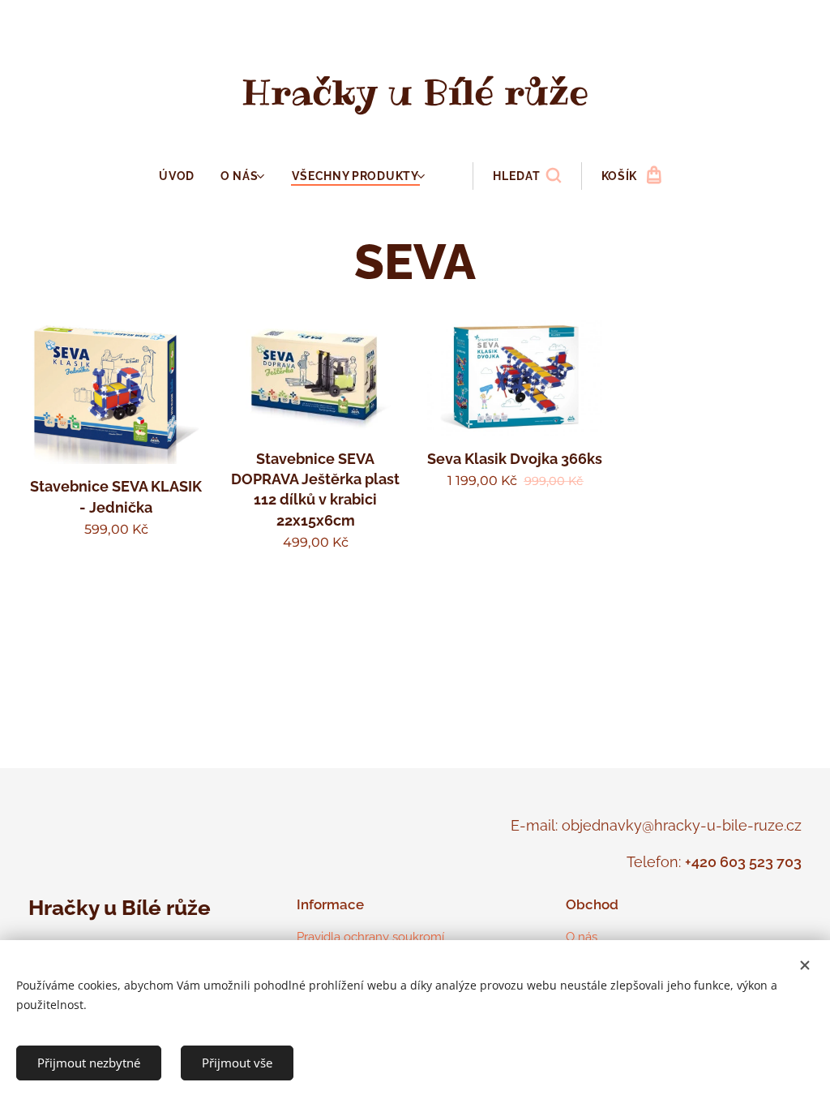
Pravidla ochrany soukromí (370, 937)
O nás (581, 937)
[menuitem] (183, 176)
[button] (527, 176)
